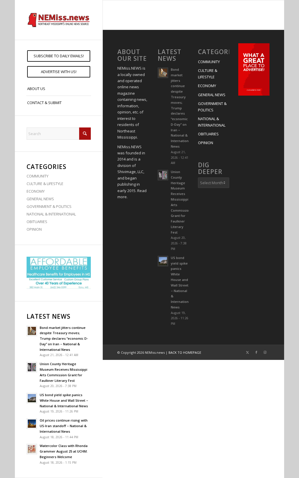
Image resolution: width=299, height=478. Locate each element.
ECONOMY (36, 191)
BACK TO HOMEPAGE (184, 352)
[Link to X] (247, 352)
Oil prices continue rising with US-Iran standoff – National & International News (64, 426)
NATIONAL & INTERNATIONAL (51, 214)
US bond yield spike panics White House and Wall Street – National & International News (64, 400)
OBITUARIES (37, 221)
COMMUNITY (37, 176)
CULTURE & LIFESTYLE (45, 183)
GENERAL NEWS (40, 198)
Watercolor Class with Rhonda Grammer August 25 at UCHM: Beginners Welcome (64, 451)
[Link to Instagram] (265, 352)
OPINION (34, 229)
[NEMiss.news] (59, 20)
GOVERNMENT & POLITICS (49, 206)
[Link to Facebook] (256, 352)
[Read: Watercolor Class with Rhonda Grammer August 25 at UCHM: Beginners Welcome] (32, 449)
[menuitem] (58, 56)
